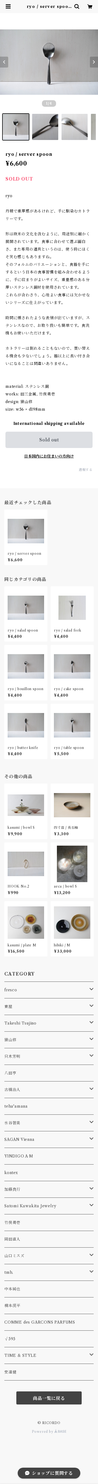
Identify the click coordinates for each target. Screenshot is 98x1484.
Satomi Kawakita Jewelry (30, 1205)
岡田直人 (12, 1239)
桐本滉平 (12, 1305)
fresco (10, 990)
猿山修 (10, 1039)
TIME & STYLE (20, 1355)
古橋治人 (12, 1089)
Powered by (43, 1432)
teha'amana (16, 1106)
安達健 (10, 1372)
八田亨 (10, 1073)
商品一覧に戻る (49, 1398)
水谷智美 (12, 1122)
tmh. (8, 1272)
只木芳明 (12, 1056)
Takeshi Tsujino (20, 1023)
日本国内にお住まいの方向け (49, 456)
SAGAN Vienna (19, 1139)
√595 (10, 1338)
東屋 (8, 1006)
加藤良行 (12, 1189)
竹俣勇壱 (12, 1222)
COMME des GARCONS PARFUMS (39, 1322)
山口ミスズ (14, 1255)
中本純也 (12, 1289)
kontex (11, 1172)
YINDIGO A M (18, 1156)
